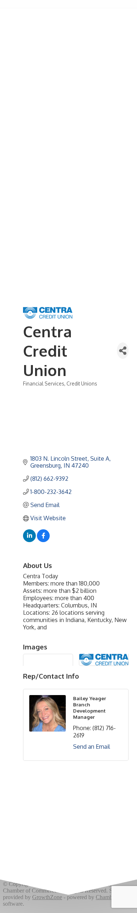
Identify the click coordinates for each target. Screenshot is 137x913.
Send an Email (91, 746)
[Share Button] (123, 350)
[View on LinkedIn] (29, 540)
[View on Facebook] (43, 540)
